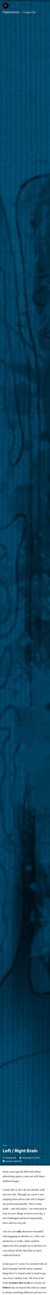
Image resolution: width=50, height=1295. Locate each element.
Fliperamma (11, 12)
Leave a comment (14, 1161)
